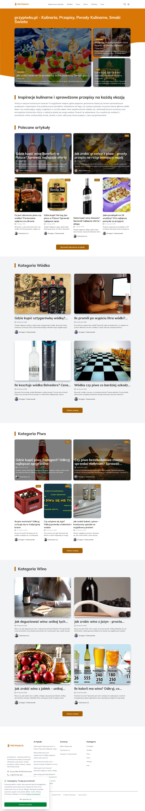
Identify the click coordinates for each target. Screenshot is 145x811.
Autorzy (64, 741)
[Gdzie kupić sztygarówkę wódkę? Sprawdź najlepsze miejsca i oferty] (43, 294)
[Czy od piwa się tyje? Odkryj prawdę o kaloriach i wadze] (58, 501)
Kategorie (91, 741)
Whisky (94, 4)
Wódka (69, 4)
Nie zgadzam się (25, 799)
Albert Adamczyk (26, 170)
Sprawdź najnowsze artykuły (72, 247)
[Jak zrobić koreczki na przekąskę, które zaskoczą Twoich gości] (53, 57)
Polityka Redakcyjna (69, 795)
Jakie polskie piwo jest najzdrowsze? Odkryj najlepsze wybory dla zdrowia (44, 755)
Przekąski (90, 746)
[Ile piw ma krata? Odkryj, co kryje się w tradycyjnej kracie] (28, 501)
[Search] (125, 4)
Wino (85, 4)
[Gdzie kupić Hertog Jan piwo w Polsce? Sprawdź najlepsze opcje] (58, 194)
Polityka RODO (56, 795)
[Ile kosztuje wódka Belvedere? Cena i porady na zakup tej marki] (43, 361)
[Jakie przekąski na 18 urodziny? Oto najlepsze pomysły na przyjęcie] (116, 194)
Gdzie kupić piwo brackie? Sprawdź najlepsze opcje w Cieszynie (108, 75)
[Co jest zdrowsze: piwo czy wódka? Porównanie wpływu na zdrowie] (28, 194)
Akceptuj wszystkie (25, 804)
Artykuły (38, 741)
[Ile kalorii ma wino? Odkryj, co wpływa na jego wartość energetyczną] (102, 664)
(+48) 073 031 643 (16, 775)
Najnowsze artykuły (55, 4)
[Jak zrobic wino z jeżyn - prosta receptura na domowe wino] (102, 597)
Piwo (78, 4)
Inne (102, 4)
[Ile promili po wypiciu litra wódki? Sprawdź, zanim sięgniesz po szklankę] (102, 294)
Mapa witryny (82, 795)
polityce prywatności (33, 794)
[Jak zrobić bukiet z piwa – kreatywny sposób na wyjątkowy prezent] (87, 501)
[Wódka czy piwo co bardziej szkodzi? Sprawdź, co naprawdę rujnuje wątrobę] (102, 361)
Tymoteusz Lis (25, 477)
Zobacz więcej (72, 410)
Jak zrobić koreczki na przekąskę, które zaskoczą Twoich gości (52, 75)
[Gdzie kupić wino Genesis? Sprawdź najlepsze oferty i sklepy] (87, 196)
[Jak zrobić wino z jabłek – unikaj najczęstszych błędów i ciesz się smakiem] (43, 664)
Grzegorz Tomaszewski (27, 332)
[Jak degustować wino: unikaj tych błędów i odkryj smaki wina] (43, 597)
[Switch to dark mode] (128, 4)
